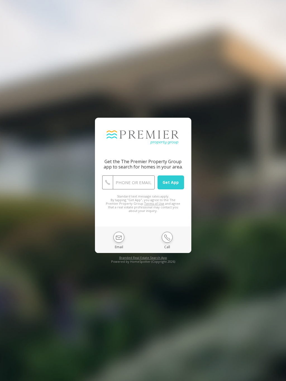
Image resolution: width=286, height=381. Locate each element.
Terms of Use (154, 203)
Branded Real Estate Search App (143, 257)
